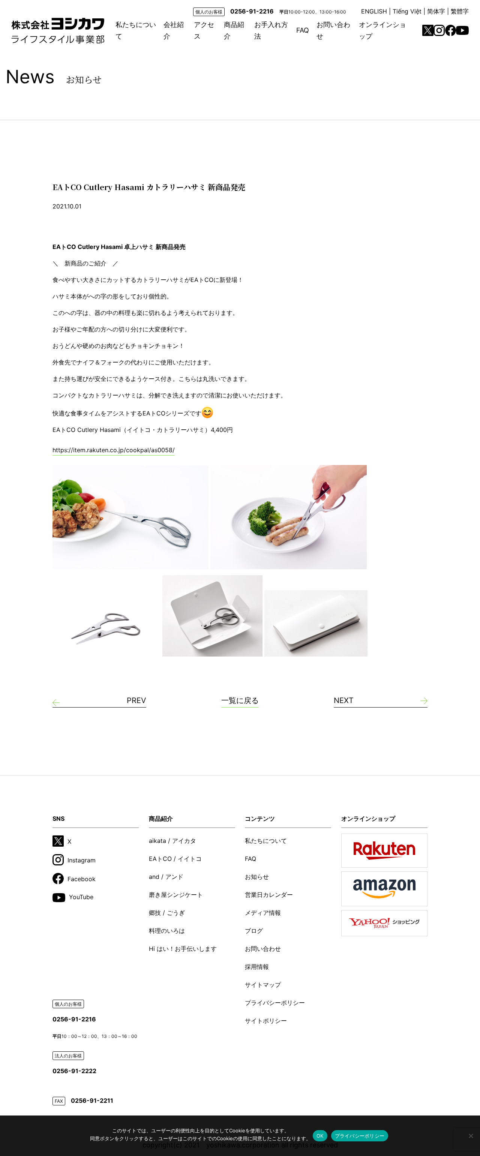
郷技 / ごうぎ (167, 912)
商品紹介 (234, 30)
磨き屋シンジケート (176, 894)
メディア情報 (263, 912)
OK (320, 1136)
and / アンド (166, 876)
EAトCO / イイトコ (175, 858)
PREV (136, 700)
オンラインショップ (382, 30)
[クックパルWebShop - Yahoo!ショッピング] (384, 923)
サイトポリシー (266, 1020)
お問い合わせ (333, 30)
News (54, 77)
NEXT (344, 700)
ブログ (254, 930)
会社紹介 (174, 30)
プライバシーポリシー (275, 1002)
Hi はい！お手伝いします (183, 948)
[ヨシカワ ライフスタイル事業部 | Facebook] (450, 30)
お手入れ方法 (271, 30)
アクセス (204, 30)
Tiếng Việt (407, 11)
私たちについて (136, 30)
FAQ (302, 30)
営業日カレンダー (269, 894)
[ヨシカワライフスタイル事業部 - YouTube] (462, 30)
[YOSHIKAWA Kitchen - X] (428, 30)
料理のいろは (167, 930)
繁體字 (460, 11)
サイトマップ (263, 984)
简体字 (436, 11)
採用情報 (257, 966)
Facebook (82, 879)
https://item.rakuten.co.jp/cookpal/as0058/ (113, 450)
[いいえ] (470, 1136)
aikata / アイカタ (172, 840)
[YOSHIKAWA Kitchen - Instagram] (439, 30)
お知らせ (257, 876)
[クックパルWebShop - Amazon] (384, 888)
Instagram (82, 860)
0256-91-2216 (252, 11)
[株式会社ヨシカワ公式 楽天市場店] (384, 851)
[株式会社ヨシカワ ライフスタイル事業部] (57, 30)
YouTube (81, 897)
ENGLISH (374, 11)
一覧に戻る (240, 700)
